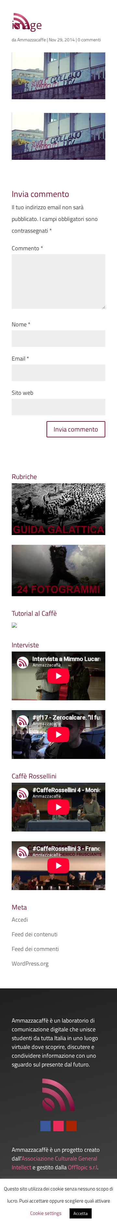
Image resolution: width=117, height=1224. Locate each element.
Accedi (20, 919)
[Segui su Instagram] (58, 1126)
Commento (27, 248)
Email (20, 358)
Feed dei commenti (35, 948)
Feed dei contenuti (35, 934)
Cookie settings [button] (45, 1213)
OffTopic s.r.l (82, 1167)
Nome (21, 324)
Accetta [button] (80, 1213)
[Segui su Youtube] (71, 1126)
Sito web (22, 392)
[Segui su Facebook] (45, 1126)
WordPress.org (30, 963)
